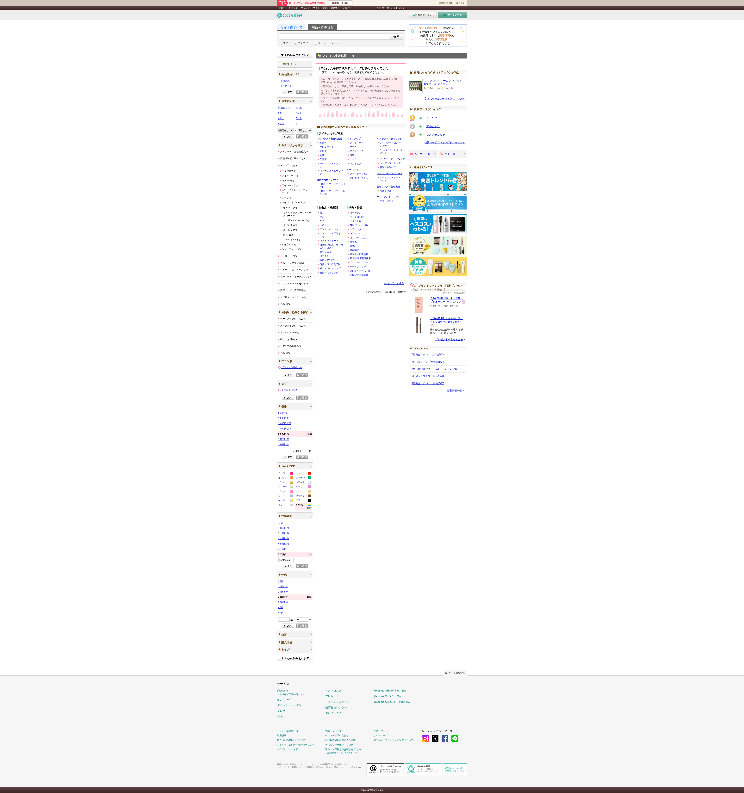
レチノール (355, 233)
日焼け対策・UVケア (328, 179)
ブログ (316, 8)
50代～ (282, 612)
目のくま (324, 256)
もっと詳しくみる (394, 283)
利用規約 (281, 735)
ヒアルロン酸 (357, 217)
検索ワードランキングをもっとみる (445, 142)
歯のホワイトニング (330, 268)
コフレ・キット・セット (389, 173)
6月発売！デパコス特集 (428, 383)
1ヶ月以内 (283, 533)
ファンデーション (359, 173)
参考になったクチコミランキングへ (445, 98)
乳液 (322, 155)
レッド (303, 474)
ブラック (303, 501)
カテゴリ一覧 (382, 8)
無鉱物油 (354, 250)
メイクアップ (354, 138)
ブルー (285, 496)
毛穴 (322, 217)
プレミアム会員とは (287, 730)
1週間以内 (283, 528)
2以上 (281, 113)
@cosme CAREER (393, 701)
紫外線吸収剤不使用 (360, 258)
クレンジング (327, 147)
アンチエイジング (329, 229)
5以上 (299, 118)
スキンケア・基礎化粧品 (329, 138)
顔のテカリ (325, 252)
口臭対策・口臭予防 (330, 264)
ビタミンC (355, 221)
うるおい (324, 225)
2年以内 (295, 554)
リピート (287, 85)
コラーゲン (355, 212)
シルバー (285, 487)
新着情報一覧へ (456, 390)
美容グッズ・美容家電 (388, 186)
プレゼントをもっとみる (449, 339)
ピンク (285, 492)
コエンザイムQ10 (359, 237)
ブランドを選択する (291, 367)
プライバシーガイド (287, 749)
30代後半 (283, 602)
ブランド (305, 8)
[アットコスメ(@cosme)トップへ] (289, 16)
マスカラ (354, 147)
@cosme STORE (389, 696)
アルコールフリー (359, 262)
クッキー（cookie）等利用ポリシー (295, 744)
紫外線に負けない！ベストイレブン (435, 368)
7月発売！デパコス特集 (428, 354)
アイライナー (357, 142)
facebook (445, 738)
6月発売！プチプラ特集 (428, 376)
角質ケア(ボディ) (329, 260)
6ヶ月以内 (283, 543)
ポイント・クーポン (289, 705)
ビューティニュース (337, 701)
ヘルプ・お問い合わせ (337, 735)
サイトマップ (381, 735)
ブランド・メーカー (330, 43)
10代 (280, 581)
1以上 (299, 107)
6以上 (281, 123)
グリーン (303, 478)
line (454, 738)
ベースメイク (354, 169)
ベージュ (303, 492)
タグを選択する (289, 390)
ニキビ (323, 221)
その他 (304, 507)
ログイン (460, 3)
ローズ (285, 474)
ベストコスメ (397, 8)
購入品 (286, 80)
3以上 (299, 113)
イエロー (285, 501)
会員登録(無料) (444, 3)
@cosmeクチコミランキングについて (393, 740)
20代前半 (283, 586)
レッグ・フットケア (390, 163)
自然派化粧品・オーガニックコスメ (331, 246)
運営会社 (378, 730)
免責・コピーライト (335, 730)
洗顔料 (323, 142)
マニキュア (355, 163)
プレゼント (332, 696)
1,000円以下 (284, 418)
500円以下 (283, 413)
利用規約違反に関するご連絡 (340, 740)
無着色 (353, 241)
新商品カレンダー (336, 707)
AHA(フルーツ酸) (359, 225)
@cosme (291, 692)
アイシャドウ (357, 151)
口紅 (352, 155)
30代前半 (295, 597)
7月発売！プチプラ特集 (428, 361)
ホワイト (303, 483)
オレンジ (285, 478)
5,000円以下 (295, 434)
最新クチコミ (333, 713)
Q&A (325, 8)
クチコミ (303, 43)
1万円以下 (283, 439)
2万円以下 (283, 444)
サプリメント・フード (388, 196)
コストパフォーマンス (331, 240)
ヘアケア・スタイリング (389, 138)
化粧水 (323, 151)
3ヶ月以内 (283, 538)
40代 (280, 607)
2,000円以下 (284, 423)
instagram (425, 738)
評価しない (284, 107)
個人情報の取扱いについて (291, 740)
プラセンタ (355, 229)
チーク (353, 159)
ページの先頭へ (457, 673)
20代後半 (283, 591)
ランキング (292, 8)
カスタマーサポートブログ (339, 744)
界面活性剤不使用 (359, 254)
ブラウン (303, 496)
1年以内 (282, 549)
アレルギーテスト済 (360, 270)
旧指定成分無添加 (359, 275)
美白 (322, 212)
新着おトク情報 (340, 3)
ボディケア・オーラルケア (391, 159)
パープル (303, 487)
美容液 (323, 159)
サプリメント (387, 201)
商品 (285, 43)
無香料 (353, 246)
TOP (281, 8)
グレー (285, 505)
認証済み (295, 64)
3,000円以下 (284, 428)
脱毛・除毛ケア (388, 167)
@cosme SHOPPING (391, 690)
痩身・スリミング (329, 272)
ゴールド (285, 483)
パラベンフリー (358, 266)
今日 (280, 522)
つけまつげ (385, 190)
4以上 (281, 118)
